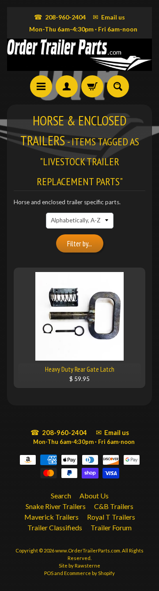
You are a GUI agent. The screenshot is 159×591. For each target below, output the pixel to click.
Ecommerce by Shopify (89, 573)
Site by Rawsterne (79, 565)
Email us (109, 17)
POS (48, 573)
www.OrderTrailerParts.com (87, 550)
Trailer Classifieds (54, 527)
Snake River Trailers (56, 506)
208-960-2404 (60, 17)
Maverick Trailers (51, 517)
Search (61, 495)
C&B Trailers (113, 506)
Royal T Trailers (111, 517)
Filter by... (79, 244)
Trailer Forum (111, 527)
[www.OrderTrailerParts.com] (79, 55)
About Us (94, 495)
